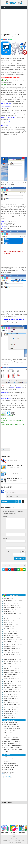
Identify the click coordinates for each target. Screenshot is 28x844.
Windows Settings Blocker (10, 687)
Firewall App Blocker (9, 602)
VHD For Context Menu (10, 704)
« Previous (5, 501)
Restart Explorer (8, 680)
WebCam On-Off (8, 631)
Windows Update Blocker (10, 600)
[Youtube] (6, 569)
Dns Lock (6, 683)
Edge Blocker (7, 609)
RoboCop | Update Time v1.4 (11, 724)
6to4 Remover (7, 663)
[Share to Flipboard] (4, 39)
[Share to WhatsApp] (11, 39)
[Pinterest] (12, 569)
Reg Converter (7, 641)
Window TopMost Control (10, 639)
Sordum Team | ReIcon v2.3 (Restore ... (13, 749)
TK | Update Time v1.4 (9, 730)
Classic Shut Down (8, 694)
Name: (4, 531)
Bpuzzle (6, 700)
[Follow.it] (24, 569)
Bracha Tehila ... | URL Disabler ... (12, 741)
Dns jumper (7, 598)
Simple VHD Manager (9, 648)
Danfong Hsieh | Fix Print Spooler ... (13, 728)
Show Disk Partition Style (10, 644)
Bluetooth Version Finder (10, 633)
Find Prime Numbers (9, 708)
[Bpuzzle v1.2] (14, 828)
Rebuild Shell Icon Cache (10, 667)
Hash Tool (6, 757)
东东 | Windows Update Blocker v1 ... (13, 735)
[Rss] (21, 569)
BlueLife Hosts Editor (9, 618)
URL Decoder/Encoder (9, 767)
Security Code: (6, 551)
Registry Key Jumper (9, 678)
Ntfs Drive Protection (9, 637)
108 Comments (10, 467)
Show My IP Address (9, 772)
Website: (4, 545)
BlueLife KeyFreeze (9, 635)
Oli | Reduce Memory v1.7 (10, 722)
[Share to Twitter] (2, 39)
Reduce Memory (8, 604)
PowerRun (6, 617)
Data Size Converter (8, 769)
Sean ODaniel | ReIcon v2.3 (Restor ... (13, 751)
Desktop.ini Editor (8, 696)
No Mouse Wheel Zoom (10, 717)
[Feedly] (18, 569)
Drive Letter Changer (9, 654)
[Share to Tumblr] (6, 39)
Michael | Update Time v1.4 (11, 733)
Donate (11, 842)
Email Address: (6, 538)
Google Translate (8, 774)
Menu (3, 7)
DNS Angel (6, 628)
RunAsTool (6, 620)
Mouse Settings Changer (10, 702)
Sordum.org (19, 837)
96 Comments (9, 473)
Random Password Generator (11, 759)
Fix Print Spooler (8, 624)
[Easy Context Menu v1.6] (23, 828)
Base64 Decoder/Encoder (10, 763)
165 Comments (10, 460)
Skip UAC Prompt (8, 709)
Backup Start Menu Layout (10, 681)
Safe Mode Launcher (9, 668)
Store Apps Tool (8, 713)
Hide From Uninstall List (10, 659)
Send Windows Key (8, 711)
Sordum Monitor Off (9, 689)
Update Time (7, 665)
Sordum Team (4, 36)
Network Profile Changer (10, 685)
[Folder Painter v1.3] (5, 828)
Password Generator (9, 670)
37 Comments (9, 480)
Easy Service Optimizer (10, 607)
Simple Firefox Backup (9, 691)
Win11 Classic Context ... (10, 613)
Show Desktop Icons (9, 698)
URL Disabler (7, 676)
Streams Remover (8, 706)
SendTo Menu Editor (9, 656)
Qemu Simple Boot (9, 630)
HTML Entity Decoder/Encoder (11, 765)
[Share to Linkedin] (8, 39)
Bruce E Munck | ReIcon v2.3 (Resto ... (13, 743)
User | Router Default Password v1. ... (13, 747)
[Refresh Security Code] (23, 552)
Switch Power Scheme (9, 674)
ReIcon (6, 615)
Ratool (5, 622)
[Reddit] (9, 569)
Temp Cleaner (7, 646)
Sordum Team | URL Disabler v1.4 (12, 737)
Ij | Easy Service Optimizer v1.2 (11, 739)
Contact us (17, 840)
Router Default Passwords (10, 643)
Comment (5, 516)
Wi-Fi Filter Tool (8, 715)
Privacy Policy (7, 840)
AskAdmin (6, 626)
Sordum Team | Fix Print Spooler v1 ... (13, 726)
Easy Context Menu (9, 605)
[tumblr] (15, 569)
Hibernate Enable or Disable (11, 672)
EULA (23, 840)
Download (18, 842)
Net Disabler (7, 650)
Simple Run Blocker (9, 652)
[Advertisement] (14, 22)
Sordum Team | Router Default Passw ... (13, 745)
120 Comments (22, 36)
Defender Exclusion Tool (10, 661)
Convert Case (7, 761)
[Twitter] (3, 569)
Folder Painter (7, 611)
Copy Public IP (7, 693)
